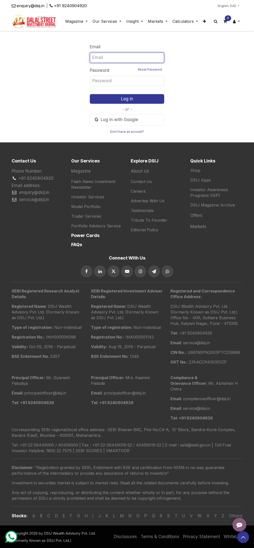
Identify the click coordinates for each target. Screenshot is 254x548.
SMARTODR (117, 450)
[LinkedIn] (100, 271)
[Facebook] (87, 271)
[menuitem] (76, 21)
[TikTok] (167, 271)
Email (95, 46)
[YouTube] (127, 271)
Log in (127, 98)
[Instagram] (140, 271)
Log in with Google (118, 119)
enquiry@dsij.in (30, 5)
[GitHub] (154, 271)
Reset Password (150, 69)
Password (126, 70)
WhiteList (233, 536)
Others (235, 515)
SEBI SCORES (88, 450)
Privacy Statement (201, 536)
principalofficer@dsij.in (125, 393)
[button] (243, 537)
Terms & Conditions (160, 536)
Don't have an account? (127, 131)
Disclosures (125, 536)
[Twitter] (114, 271)
